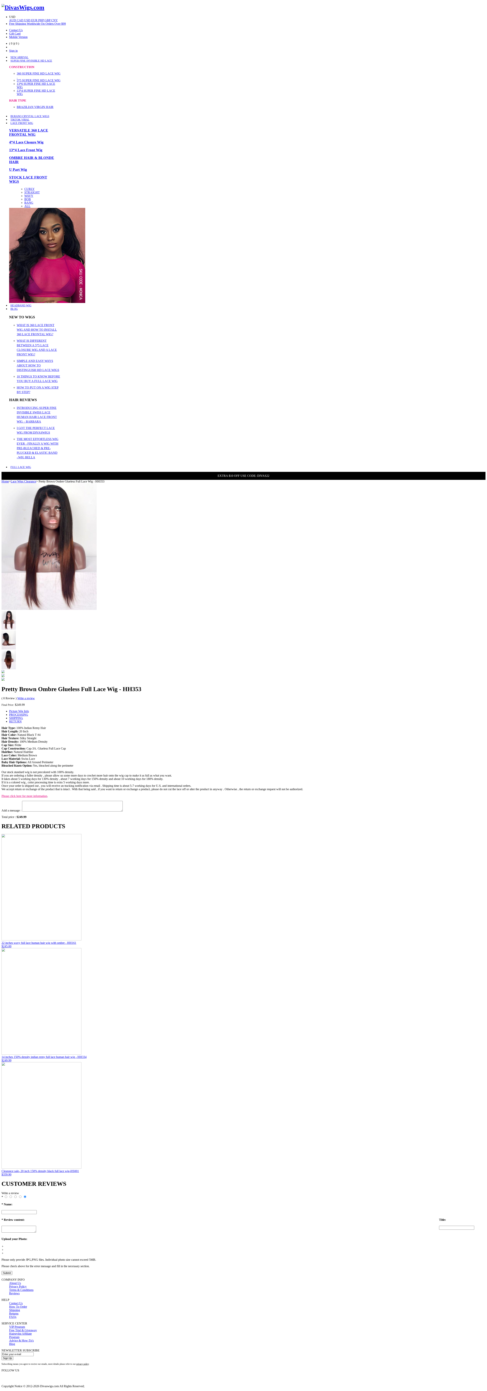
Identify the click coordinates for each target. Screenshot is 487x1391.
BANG (28, 202)
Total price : (9, 817)
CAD (20, 20)
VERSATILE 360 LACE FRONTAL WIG (28, 132)
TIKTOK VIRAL (19, 119)
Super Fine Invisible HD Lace (31, 60)
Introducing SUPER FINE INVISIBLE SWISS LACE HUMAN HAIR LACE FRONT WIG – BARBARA (37, 414)
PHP (41, 20)
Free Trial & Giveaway (23, 1330)
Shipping (14, 1310)
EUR (34, 20)
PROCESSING (18, 714)
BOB (27, 199)
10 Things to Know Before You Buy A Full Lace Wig (38, 379)
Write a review (26, 698)
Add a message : (11, 810)
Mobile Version (18, 37)
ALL (27, 206)
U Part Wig (18, 170)
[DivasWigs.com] (23, 7)
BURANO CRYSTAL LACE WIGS (29, 116)
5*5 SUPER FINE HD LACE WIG (38, 80)
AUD (13, 20)
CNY (54, 20)
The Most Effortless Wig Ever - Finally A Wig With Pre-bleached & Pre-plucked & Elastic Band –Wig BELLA (37, 448)
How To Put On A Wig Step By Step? (38, 390)
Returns (13, 1313)
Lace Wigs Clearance (23, 481)
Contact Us (16, 30)
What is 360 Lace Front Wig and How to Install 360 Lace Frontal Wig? (37, 330)
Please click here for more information (24, 796)
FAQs (12, 1317)
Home (5, 481)
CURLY (29, 189)
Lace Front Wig (21, 123)
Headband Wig (20, 305)
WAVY (28, 195)
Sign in (13, 50)
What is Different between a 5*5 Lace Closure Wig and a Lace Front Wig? (37, 347)
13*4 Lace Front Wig (25, 150)
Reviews (14, 1293)
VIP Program (17, 1326)
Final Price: (8, 704)
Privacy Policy (18, 1286)
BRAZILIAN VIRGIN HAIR (35, 107)
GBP (48, 20)
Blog (14, 309)
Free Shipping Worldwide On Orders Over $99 (37, 23)
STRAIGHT (32, 192)
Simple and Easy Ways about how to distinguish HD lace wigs (38, 365)
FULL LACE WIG (20, 467)
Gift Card (15, 33)
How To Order (18, 1306)
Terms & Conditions (21, 1290)
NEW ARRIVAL (19, 57)
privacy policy (82, 1364)
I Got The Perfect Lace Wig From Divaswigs (36, 430)
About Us (15, 1283)
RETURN (15, 721)
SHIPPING (16, 718)
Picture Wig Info (19, 711)
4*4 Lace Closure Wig (26, 142)
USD (27, 20)
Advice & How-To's (21, 1340)
